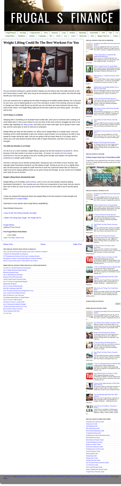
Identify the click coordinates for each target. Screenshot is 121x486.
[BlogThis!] (10, 235)
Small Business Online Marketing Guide (98, 435)
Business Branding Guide (10, 272)
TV (49, 476)
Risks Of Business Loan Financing (13, 295)
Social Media (94, 33)
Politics (39, 476)
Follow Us (100, 476)
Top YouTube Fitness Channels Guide (97, 462)
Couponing (42, 36)
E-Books (44, 476)
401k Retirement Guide (93, 437)
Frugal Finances (11, 33)
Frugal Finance (7, 476)
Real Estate (83, 36)
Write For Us (89, 476)
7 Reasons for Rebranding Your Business (15, 254)
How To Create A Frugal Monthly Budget (15, 281)
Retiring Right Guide (92, 453)
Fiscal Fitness (76, 476)
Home (43, 244)
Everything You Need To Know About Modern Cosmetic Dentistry (22, 258)
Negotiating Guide (91, 456)
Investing (23, 33)
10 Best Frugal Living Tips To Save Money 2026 (103, 157)
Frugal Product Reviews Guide (95, 471)
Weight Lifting (20, 237)
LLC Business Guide (92, 465)
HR (35, 476)
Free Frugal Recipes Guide (94, 467)
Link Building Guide (92, 426)
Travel (58, 36)
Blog (83, 476)
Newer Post (8, 244)
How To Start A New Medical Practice (14, 293)
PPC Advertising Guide (93, 428)
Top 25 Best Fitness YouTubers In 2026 (105, 257)
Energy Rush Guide (92, 458)
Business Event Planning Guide (12, 277)
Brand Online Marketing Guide (95, 430)
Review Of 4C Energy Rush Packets (104, 142)
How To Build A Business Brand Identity (15, 270)
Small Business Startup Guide (95, 421)
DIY (51, 36)
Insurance (55, 33)
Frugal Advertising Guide (93, 433)
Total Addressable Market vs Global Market (16, 297)
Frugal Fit (68, 476)
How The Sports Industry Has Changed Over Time (18, 290)
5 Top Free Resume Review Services (105, 98)
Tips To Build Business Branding (12, 274)
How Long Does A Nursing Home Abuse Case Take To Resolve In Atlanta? (25, 251)
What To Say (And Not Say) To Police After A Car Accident (20, 260)
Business (72, 33)
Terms (31, 476)
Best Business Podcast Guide (95, 440)
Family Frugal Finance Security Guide (14, 279)
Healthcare (21, 36)
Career (73, 36)
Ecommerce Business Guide (94, 446)
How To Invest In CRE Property (12, 299)
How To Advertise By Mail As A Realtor (14, 304)
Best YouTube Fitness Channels (12, 309)
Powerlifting (11, 237)
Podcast (53, 476)
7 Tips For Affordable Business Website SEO (107, 267)
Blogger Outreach (103, 36)
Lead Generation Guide (93, 451)
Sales (110, 33)
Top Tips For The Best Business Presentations (17, 268)
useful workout (30, 182)
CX (117, 33)
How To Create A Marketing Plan (13, 286)
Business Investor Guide (93, 444)
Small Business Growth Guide (95, 449)
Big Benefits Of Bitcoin (10, 284)
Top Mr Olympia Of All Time (11, 311)
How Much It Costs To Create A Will (13, 302)
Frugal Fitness (9, 36)
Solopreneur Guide (91, 424)
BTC (63, 476)
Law (65, 36)
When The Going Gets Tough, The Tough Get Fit (22, 218)
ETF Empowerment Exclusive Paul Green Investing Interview (21, 256)
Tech (92, 36)
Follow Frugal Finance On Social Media (105, 66)
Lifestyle (32, 36)
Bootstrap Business (22, 476)
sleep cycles (28, 124)
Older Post (77, 244)
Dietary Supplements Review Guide (96, 469)
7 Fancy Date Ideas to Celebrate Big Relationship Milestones (105, 55)
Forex (46, 33)
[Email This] (8, 235)
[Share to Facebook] (13, 235)
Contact (115, 36)
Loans (64, 33)
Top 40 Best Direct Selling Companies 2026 (107, 322)
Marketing (82, 33)
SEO (103, 33)
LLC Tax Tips (7, 313)
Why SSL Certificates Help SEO (12, 288)
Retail (58, 476)
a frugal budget (22, 199)
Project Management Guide (94, 442)
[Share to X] (12, 235)
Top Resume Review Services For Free (15, 306)
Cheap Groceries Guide (93, 460)
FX (95, 476)
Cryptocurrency (35, 33)
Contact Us (107, 476)
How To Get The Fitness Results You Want (20, 213)
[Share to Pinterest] (15, 235)
